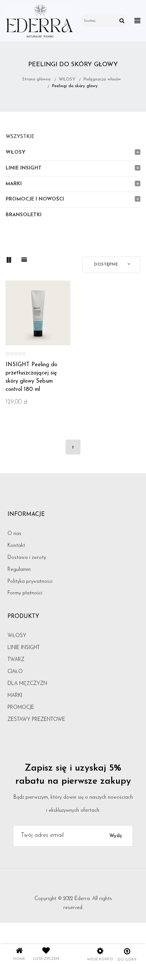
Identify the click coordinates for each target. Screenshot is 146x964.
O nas (14, 533)
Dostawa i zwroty (26, 557)
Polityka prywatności (29, 581)
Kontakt (16, 545)
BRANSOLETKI (24, 214)
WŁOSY (15, 152)
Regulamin (19, 569)
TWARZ (15, 659)
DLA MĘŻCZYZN (27, 683)
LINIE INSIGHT (24, 168)
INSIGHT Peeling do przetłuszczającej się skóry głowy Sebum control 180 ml (31, 377)
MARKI (14, 183)
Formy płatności (24, 593)
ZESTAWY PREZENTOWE (36, 719)
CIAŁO (15, 671)
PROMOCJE (20, 707)
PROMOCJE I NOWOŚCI (35, 199)
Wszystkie (20, 136)
